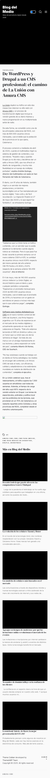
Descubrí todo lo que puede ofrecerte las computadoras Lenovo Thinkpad (20, 483)
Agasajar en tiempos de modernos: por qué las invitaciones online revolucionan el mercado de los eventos (24, 632)
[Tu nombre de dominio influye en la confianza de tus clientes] (25, 667)
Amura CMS (8, 111)
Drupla (6, 442)
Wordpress (16, 442)
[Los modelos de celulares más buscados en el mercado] (25, 565)
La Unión (6, 105)
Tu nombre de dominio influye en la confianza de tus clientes (24, 683)
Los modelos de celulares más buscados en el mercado (22, 582)
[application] (20, 224)
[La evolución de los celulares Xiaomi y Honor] (25, 516)
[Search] (40, 12)
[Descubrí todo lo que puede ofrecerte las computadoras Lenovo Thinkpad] (25, 467)
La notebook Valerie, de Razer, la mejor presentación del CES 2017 (19, 732)
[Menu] (45, 12)
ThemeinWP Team (10, 760)
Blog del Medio (10, 9)
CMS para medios (27, 438)
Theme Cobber (9, 757)
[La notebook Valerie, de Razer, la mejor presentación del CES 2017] (25, 716)
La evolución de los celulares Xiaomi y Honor (22, 531)
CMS (16, 438)
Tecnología (8, 70)
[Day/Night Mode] (33, 12)
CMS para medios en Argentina (17, 440)
